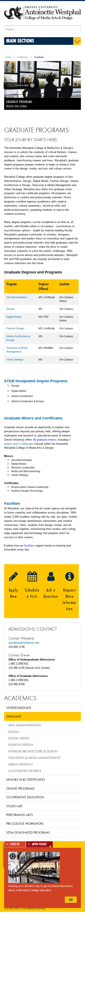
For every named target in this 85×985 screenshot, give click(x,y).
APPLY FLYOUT (39, 844)
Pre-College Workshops (25, 823)
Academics (22, 57)
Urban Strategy (14, 359)
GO (71, 900)
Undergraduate (18, 708)
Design (10, 309)
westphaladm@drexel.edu (23, 642)
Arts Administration (16, 297)
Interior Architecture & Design (33, 751)
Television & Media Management (34, 758)
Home (8, 57)
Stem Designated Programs (28, 832)
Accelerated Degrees (24, 771)
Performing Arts (19, 815)
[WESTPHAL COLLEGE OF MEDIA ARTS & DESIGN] (42, 23)
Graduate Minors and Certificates (33, 418)
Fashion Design (15, 328)
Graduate (13, 716)
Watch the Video (16, 105)
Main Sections (20, 41)
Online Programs (20, 788)
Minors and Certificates (25, 779)
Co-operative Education (25, 797)
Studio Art (14, 806)
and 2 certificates (23, 443)
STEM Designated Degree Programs (35, 381)
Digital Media (13, 316)
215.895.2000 (12, 908)
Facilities (12, 503)
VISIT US (15, 844)
